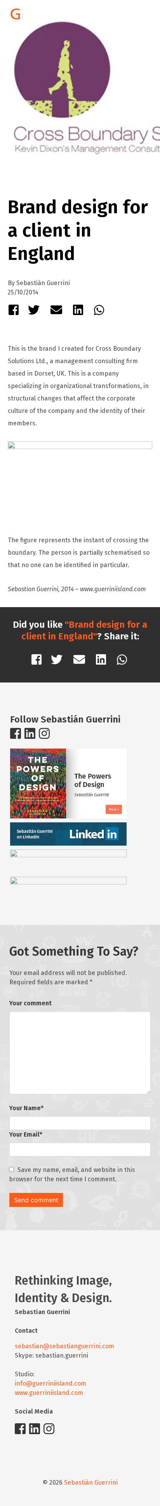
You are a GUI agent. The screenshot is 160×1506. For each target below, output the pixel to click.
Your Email (25, 1134)
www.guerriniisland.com (49, 1392)
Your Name (26, 1108)
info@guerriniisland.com (50, 1383)
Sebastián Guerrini (91, 1482)
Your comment (30, 1003)
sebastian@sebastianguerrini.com (64, 1346)
